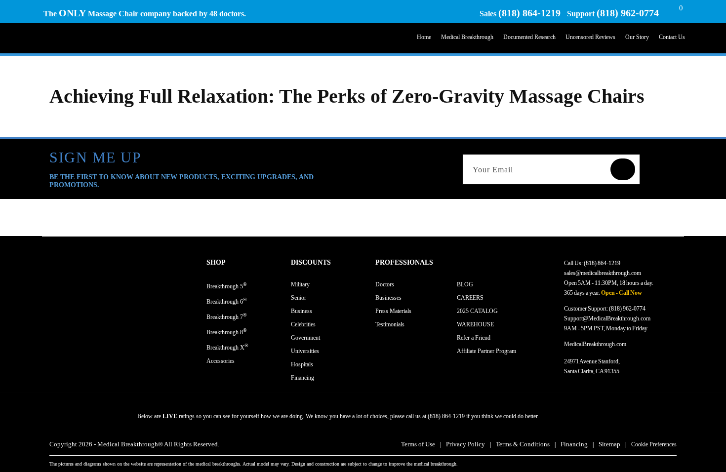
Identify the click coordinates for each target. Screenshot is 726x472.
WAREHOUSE (475, 324)
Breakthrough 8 (226, 331)
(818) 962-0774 (628, 12)
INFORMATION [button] (482, 262)
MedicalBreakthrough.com (595, 344)
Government (305, 337)
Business (301, 311)
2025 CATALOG (477, 311)
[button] (248, 262)
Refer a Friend (473, 337)
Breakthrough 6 (226, 301)
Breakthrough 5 (226, 285)
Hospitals (302, 364)
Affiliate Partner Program (486, 351)
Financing (302, 377)
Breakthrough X (227, 347)
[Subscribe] (622, 169)
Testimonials (389, 324)
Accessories (220, 360)
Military (300, 284)
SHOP (216, 262)
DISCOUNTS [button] (311, 262)
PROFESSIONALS (404, 262)
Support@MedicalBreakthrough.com (607, 318)
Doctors (384, 284)
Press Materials (393, 311)
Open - (609, 292)
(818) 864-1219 (529, 12)
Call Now (630, 292)
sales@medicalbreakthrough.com (602, 273)
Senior (298, 297)
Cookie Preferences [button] (654, 444)
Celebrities (303, 324)
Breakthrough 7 (226, 316)
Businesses (388, 297)
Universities (305, 351)
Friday (639, 328)
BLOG (465, 284)
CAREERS (470, 297)
